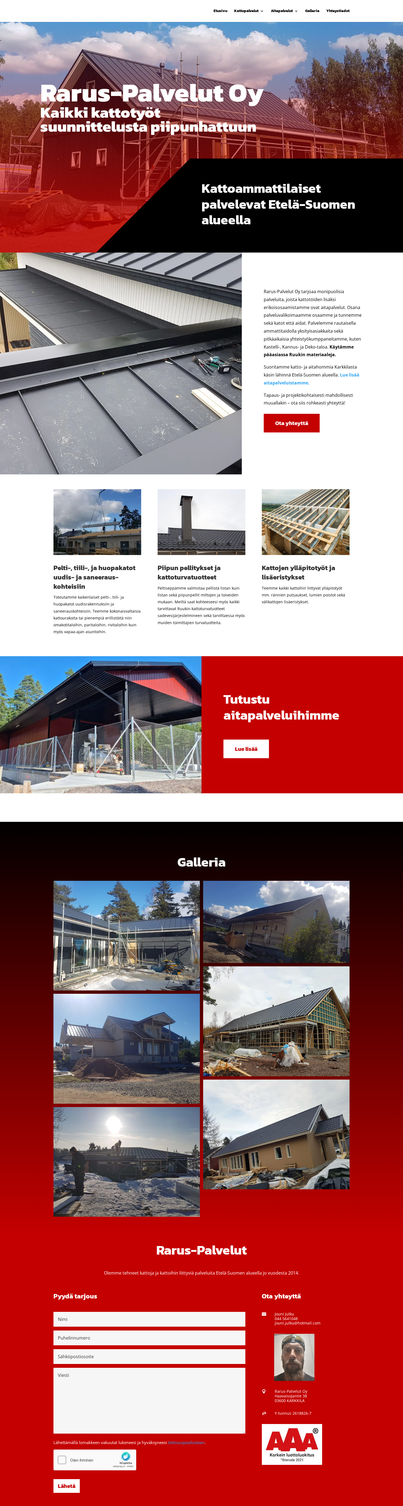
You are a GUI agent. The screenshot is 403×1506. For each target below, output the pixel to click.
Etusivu (220, 11)
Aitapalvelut (282, 11)
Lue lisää (246, 749)
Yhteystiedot (338, 11)
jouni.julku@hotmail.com (297, 1323)
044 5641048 (286, 1318)
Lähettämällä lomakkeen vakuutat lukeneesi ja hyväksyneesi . (129, 1442)
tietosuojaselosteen (186, 1442)
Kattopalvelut (246, 11)
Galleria (312, 11)
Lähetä (66, 1486)
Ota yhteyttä (291, 423)
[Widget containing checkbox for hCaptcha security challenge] (94, 1460)
